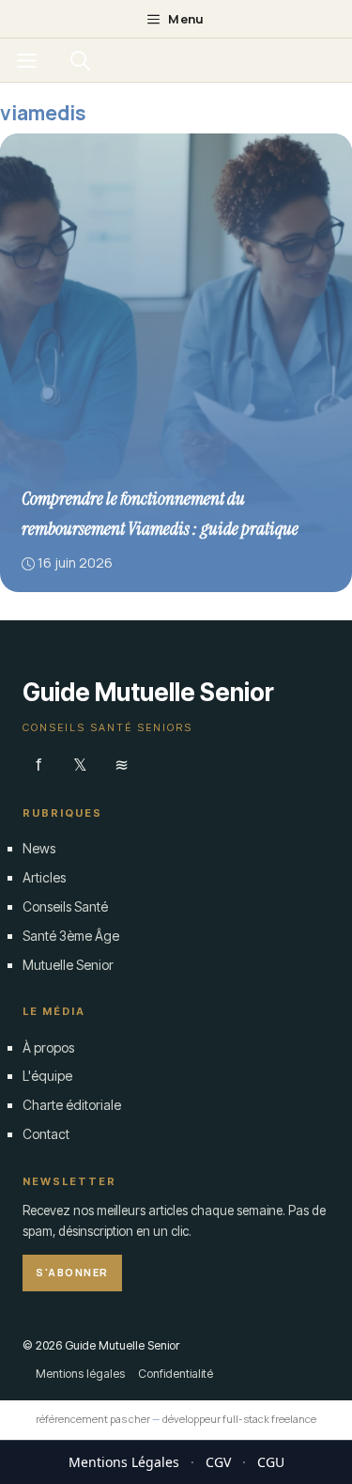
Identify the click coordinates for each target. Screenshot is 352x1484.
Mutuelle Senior (68, 964)
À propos (48, 1046)
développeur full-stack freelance (239, 1419)
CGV (218, 1462)
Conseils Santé (65, 906)
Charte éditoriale (72, 1105)
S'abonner (72, 1272)
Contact (46, 1133)
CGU (270, 1462)
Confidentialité (175, 1373)
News (39, 848)
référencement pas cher (93, 1419)
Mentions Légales (124, 1462)
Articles (44, 877)
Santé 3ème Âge (71, 935)
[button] (80, 60)
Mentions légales (80, 1373)
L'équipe (47, 1076)
